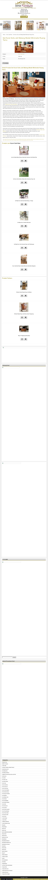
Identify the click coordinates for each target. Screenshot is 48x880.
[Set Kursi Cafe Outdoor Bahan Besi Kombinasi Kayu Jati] (24, 172)
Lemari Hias (4, 819)
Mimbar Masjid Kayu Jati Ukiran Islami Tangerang (24, 313)
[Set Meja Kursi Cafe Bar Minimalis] (24, 215)
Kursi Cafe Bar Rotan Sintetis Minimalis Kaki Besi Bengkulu (24, 265)
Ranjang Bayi (4, 863)
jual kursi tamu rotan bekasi (26, 139)
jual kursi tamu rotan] (29, 140)
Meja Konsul (4, 835)
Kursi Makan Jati (5, 797)
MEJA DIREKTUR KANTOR (7, 832)
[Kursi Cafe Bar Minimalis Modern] (7, 25)
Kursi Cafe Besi (9, 34)
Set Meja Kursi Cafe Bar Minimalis (24, 222)
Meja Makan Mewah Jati (6, 842)
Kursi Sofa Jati (4, 805)
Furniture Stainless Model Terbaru (8, 767)
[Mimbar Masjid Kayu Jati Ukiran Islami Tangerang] (24, 307)
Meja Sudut (4, 847)
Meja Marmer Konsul (6, 844)
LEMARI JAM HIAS (5, 821)
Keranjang (23, 16)
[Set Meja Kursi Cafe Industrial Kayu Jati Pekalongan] (24, 237)
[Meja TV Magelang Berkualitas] (24, 328)
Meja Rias (4, 846)
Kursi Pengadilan (5, 800)
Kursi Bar (4, 777)
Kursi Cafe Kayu (5, 788)
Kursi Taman (4, 807)
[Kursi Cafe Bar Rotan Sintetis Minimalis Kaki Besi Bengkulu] (24, 259)
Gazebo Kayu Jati (5, 769)
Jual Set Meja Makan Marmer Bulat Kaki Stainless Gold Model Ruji (24, 157)
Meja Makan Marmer (5, 840)
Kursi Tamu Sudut (5, 812)
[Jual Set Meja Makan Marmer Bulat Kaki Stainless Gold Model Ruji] (24, 150)
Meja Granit (4, 833)
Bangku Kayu (4, 762)
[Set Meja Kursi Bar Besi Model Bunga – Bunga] (24, 193)
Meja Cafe (4, 828)
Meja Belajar (4, 826)
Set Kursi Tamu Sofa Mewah (7, 865)
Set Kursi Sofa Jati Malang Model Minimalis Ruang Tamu (24, 39)
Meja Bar (3, 825)
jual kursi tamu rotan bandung (17, 139)
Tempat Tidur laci (5, 872)
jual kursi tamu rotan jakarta (35, 139)
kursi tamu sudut (5, 814)
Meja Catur (4, 830)
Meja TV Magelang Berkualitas (24, 335)
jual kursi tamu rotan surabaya (11, 140)
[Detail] (25, 161)
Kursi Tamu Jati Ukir (5, 809)
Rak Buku (4, 861)
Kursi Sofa (4, 804)
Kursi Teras (4, 816)
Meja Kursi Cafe (5, 837)
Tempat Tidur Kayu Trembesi (7, 870)
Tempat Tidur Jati (5, 868)
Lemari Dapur (4, 818)
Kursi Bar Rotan (5, 781)
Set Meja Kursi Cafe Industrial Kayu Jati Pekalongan (24, 244)
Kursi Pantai (4, 798)
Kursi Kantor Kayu (5, 791)
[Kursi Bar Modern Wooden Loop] (41, 25)
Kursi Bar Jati (4, 779)
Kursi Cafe (4, 783)
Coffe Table (4, 765)
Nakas (3, 858)
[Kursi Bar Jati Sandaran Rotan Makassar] (18, 25)
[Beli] (22, 161)
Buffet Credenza (5, 763)
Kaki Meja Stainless (5, 772)
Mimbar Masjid (4, 854)
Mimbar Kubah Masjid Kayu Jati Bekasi (24, 292)
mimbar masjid (5, 856)
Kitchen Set (4, 776)
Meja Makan (4, 839)
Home (4, 34)
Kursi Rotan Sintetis (5, 802)
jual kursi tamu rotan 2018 (8, 139)
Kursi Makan (4, 795)
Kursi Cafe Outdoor (5, 790)
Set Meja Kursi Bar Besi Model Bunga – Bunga (24, 200)
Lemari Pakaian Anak (6, 823)
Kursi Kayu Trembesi (6, 793)
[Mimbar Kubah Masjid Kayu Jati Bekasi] (23, 285)
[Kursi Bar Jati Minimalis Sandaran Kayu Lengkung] (30, 25)
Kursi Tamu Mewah (5, 811)
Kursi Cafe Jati (5, 786)
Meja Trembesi (4, 851)
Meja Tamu (4, 849)
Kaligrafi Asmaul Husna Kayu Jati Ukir (9, 774)
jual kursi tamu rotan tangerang (21, 140)
